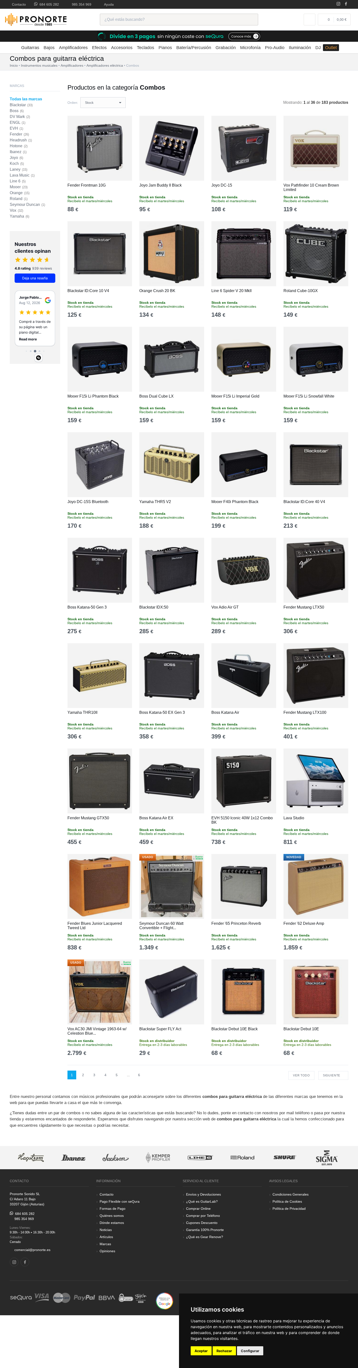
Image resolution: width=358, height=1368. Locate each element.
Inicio (14, 65)
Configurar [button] (250, 1351)
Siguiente (332, 1075)
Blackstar (21, 105)
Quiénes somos (112, 1216)
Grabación (226, 47)
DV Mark (20, 117)
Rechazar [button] (224, 1351)
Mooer (19, 187)
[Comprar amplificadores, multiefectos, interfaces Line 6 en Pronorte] (200, 1157)
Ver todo (301, 1075)
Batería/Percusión (193, 47)
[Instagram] (338, 4)
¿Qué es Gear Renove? (204, 1237)
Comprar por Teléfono (203, 1216)
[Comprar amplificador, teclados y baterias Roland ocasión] (242, 1157)
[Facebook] (346, 4)
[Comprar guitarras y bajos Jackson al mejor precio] (115, 1157)
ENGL (17, 122)
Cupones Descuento (201, 1223)
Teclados (145, 47)
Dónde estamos (112, 1223)
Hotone (19, 146)
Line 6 (18, 181)
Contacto (18, 4)
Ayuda (108, 4)
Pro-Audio (274, 47)
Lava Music (22, 175)
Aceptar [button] (201, 1351)
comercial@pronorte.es (32, 1250)
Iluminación (300, 47)
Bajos (49, 47)
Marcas (105, 1244)
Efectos (99, 47)
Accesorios (121, 47)
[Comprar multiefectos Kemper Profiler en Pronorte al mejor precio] (158, 1157)
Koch (17, 163)
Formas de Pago (112, 1208)
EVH (16, 128)
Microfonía (250, 47)
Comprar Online (198, 1208)
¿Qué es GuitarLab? (202, 1201)
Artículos (106, 1237)
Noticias (106, 1230)
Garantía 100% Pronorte (205, 1230)
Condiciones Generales (291, 1194)
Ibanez (18, 152)
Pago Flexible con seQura (120, 1201)
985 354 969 (80, 4)
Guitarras (30, 47)
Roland (19, 199)
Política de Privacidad (289, 1208)
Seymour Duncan (27, 204)
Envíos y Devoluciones (203, 1194)
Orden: (72, 103)
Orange (19, 193)
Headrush (21, 140)
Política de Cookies (287, 1201)
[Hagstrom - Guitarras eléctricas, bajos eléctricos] (31, 1157)
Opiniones (107, 1251)
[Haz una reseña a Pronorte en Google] (164, 1301)
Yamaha (19, 216)
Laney (18, 169)
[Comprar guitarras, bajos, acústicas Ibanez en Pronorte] (73, 1157)
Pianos (165, 47)
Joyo (16, 158)
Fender (19, 134)
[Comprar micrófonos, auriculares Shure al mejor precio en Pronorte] (285, 1157)
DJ (318, 47)
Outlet (331, 47)
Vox (16, 210)
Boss (17, 111)
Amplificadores (73, 47)
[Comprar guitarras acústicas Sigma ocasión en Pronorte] (327, 1157)
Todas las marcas (26, 99)
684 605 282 (48, 4)
